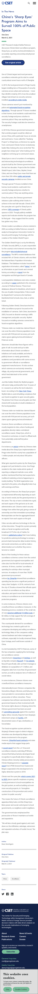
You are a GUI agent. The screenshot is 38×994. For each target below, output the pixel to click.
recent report (8, 748)
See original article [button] (13, 62)
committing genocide (11, 712)
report (20, 272)
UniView (27, 658)
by (12, 578)
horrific (20, 718)
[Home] (6, 3)
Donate (22, 939)
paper (14, 283)
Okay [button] (7, 989)
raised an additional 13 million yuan (20, 613)
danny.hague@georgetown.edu (13, 968)
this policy (26, 981)
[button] (8, 892)
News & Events (25, 933)
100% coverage (13, 210)
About (4, 933)
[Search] (29, 3)
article (15, 447)
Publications (7, 939)
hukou (27, 266)
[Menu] (34, 3)
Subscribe (10, 952)
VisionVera (17, 658)
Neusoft (20, 661)
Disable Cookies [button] (21, 989)
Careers (22, 936)
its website (30, 661)
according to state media (17, 100)
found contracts (18, 740)
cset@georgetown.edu (10, 961)
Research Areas (8, 936)
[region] (19, 981)
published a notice (15, 535)
